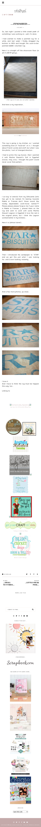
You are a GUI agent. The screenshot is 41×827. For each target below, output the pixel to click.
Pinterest (24, 135)
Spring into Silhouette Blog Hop (20, 407)
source (16, 135)
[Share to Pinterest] (33, 574)
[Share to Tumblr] (37, 574)
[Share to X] (27, 574)
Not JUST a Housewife (20, 519)
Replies (7, 574)
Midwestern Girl (17, 824)
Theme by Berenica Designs (31, 824)
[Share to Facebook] (30, 574)
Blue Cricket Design (20, 557)
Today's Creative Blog (20, 531)
